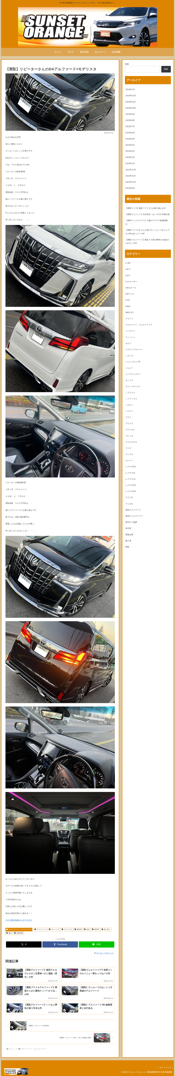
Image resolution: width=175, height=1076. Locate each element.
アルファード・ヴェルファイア (20, 929)
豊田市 (96, 929)
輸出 (10, 933)
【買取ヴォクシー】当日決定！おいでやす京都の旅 (148, 214)
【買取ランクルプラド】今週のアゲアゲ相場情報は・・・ (147, 222)
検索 (127, 64)
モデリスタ (68, 929)
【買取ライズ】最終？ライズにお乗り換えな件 (146, 208)
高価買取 (20, 933)
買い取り (107, 929)
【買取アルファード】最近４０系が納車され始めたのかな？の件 (148, 241)
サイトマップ (165, 1067)
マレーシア (55, 929)
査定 (88, 929)
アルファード (42, 929)
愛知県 (79, 929)
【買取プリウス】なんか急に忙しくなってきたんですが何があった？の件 (148, 232)
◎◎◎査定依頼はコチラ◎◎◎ (18, 920)
